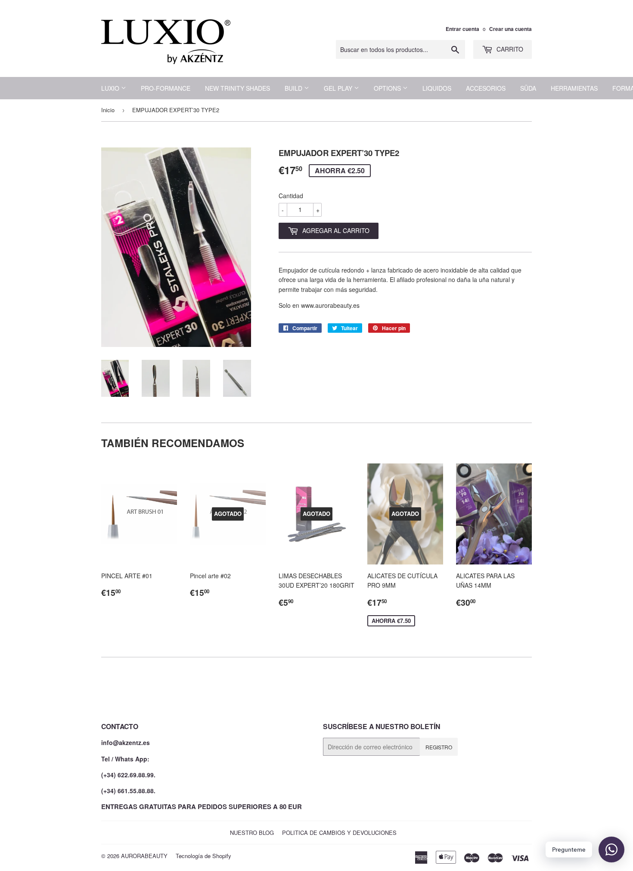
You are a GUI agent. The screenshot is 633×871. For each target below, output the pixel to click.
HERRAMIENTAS (574, 88)
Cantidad (291, 195)
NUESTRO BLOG (252, 832)
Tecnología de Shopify (203, 856)
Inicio (108, 110)
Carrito (509, 49)
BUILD (294, 88)
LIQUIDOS (436, 88)
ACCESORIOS (486, 88)
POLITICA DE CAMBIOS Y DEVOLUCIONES (339, 832)
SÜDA (528, 88)
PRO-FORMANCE (165, 88)
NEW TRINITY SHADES (237, 88)
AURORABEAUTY (144, 856)
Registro (438, 747)
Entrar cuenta (462, 29)
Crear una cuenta (510, 29)
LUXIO (111, 88)
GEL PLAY (339, 88)
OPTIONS (388, 88)
